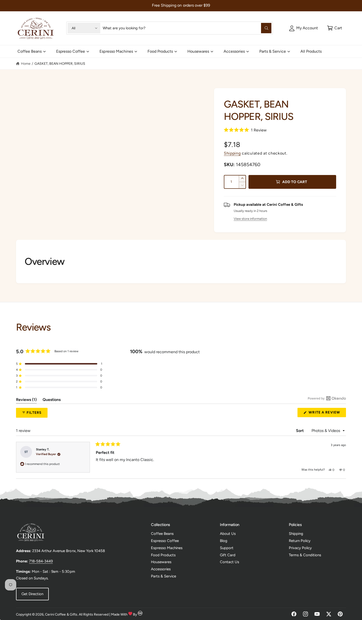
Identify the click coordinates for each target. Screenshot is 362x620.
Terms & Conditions (305, 555)
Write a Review (326, 413)
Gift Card (227, 555)
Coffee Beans (29, 51)
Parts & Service (272, 51)
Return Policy (300, 541)
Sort (300, 430)
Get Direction (32, 594)
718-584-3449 (41, 561)
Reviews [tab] (26, 400)
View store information (250, 219)
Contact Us (229, 562)
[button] (334, 28)
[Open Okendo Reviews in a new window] (327, 398)
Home (26, 64)
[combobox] (186, 28)
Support (226, 548)
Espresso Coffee (70, 51)
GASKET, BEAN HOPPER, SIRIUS (59, 64)
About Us (228, 533)
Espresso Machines (116, 51)
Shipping (232, 153)
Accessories (234, 51)
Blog (223, 541)
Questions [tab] (52, 400)
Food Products (160, 51)
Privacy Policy (300, 548)
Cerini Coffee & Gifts (61, 614)
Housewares (198, 51)
